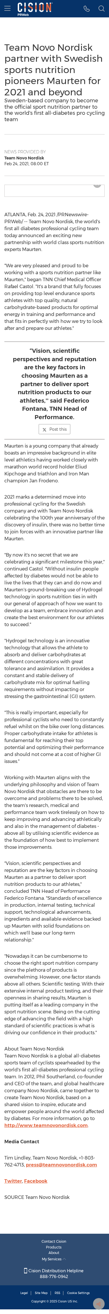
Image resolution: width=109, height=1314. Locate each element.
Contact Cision (54, 1241)
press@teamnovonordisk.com (61, 1165)
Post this (58, 429)
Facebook (35, 1181)
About (54, 1253)
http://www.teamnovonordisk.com (46, 1125)
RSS (57, 1293)
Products (54, 1247)
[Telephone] (86, 8)
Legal (24, 1293)
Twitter (13, 1181)
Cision (62, 1301)
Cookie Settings (78, 1293)
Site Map (41, 1293)
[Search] (101, 8)
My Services (52, 1259)
